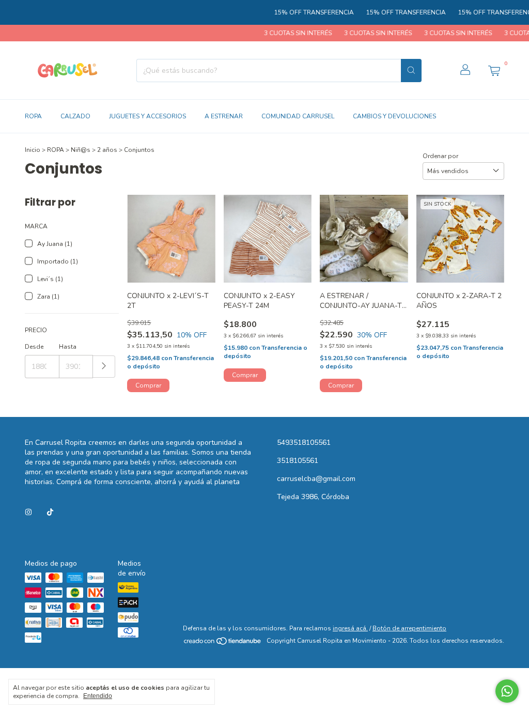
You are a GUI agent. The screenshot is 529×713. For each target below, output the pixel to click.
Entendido (97, 696)
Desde (34, 347)
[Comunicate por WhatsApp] (507, 691)
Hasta (67, 347)
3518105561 (297, 461)
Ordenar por (440, 156)
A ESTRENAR (224, 116)
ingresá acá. (350, 628)
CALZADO (75, 116)
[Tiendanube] (223, 643)
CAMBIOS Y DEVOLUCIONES (394, 116)
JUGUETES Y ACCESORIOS (147, 116)
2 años (107, 150)
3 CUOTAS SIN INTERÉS (289, 33)
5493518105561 (304, 442)
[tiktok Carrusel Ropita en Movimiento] (50, 512)
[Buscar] (411, 70)
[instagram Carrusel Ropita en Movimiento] (28, 512)
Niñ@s (80, 150)
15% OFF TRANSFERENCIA (306, 12)
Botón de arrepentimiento (409, 628)
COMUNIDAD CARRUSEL (297, 116)
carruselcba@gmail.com (316, 479)
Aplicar (104, 366)
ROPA (33, 116)
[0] (494, 70)
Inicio (32, 150)
